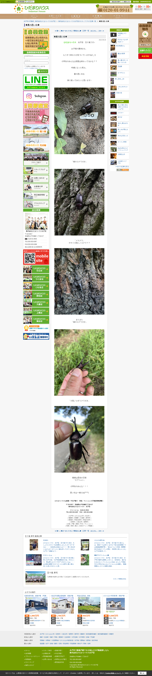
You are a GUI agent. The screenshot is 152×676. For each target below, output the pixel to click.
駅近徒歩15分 (59, 662)
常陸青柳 (73, 643)
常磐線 (42, 640)
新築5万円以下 (60, 656)
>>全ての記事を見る (122, 166)
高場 (122, 620)
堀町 (41, 637)
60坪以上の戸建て (61, 659)
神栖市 (111, 634)
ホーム (27, 650)
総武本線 (95, 640)
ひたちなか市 (117, 620)
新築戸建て (58, 650)
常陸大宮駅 (86, 623)
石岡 (60, 643)
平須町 (92, 637)
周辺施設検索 (47, 656)
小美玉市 (63, 620)
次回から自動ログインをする (35, 66)
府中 (39, 620)
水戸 (47, 643)
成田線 (88, 640)
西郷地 (68, 620)
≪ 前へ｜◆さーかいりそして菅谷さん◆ (68, 31)
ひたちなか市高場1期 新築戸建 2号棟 (116, 596)
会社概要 (28, 653)
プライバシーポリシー (32, 656)
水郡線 (48, 640)
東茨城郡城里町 (103, 634)
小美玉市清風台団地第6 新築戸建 (62, 596)
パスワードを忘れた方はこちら (32, 68)
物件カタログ (29, 665)
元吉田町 (67, 637)
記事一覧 (86, 31)
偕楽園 (42, 643)
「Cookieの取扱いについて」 (113, 673)
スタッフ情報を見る (119, 579)
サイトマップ (29, 662)
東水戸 (79, 643)
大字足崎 (74, 637)
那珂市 (77, 634)
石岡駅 (32, 623)
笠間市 (71, 634)
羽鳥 (55, 637)
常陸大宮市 (90, 620)
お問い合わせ (47, 659)
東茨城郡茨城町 (91, 634)
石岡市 (36, 620)
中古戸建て (58, 653)
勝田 (55, 643)
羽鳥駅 (58, 623)
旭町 (51, 637)
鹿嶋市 (82, 634)
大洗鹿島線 (55, 640)
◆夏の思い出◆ (60, 37)
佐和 (89, 643)
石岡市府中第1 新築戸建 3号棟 (35, 596)
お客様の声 (46, 653)
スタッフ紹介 (47, 650)
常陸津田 (66, 643)
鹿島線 (82, 640)
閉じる (142, 673)
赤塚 (87, 637)
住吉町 (46, 637)
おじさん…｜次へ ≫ (97, 31)
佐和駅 (111, 623)
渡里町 (61, 637)
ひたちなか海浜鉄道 (66, 640)
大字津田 (82, 637)
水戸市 (42, 634)
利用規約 (28, 659)
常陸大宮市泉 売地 (83, 596)
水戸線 (77, 640)
